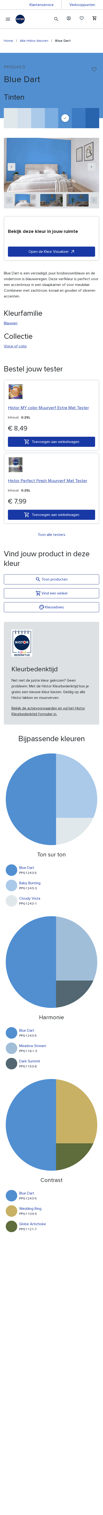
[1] (25, 200)
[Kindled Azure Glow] (51, 118)
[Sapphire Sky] (79, 118)
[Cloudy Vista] (10, 118)
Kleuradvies (54, 607)
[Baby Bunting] (38, 118)
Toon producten (54, 579)
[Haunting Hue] (24, 118)
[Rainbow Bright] (92, 118)
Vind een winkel (54, 593)
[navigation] (11, 167)
